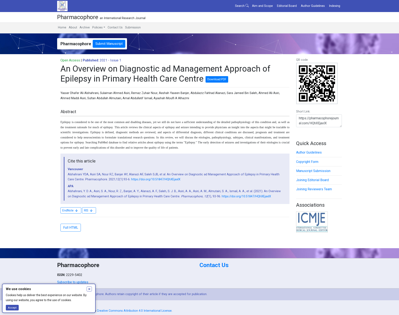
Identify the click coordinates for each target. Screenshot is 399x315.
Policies (97, 27)
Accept (12, 307)
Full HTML (70, 228)
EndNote (68, 210)
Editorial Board (287, 6)
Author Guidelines (313, 6)
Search (240, 6)
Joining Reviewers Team (314, 189)
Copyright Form (307, 162)
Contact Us (115, 27)
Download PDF (216, 79)
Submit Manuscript (109, 44)
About (73, 27)
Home (62, 27)
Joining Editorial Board (312, 180)
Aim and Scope (262, 6)
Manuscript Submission (313, 171)
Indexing (334, 6)
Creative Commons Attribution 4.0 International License (134, 311)
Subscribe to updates (72, 282)
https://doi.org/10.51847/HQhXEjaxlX (155, 179)
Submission (133, 27)
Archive (85, 27)
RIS (86, 210)
